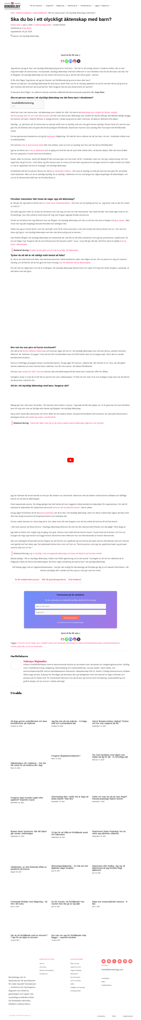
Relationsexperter (24, 13)
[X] (78, 60)
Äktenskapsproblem (111, 643)
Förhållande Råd (18, 646)
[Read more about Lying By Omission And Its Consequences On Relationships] (30, 707)
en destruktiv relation (61, 171)
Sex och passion (75, 977)
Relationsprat (72, 6)
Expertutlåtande (40, 13)
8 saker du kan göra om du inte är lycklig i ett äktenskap (53, 250)
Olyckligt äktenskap (34, 646)
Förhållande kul (86, 6)
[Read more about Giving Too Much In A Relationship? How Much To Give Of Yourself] (70, 888)
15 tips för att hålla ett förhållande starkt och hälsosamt (69, 833)
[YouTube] (103, 961)
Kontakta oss (44, 974)
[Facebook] (70, 60)
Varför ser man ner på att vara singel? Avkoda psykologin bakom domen (109, 798)
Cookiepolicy (105, 978)
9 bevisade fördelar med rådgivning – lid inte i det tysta (29, 903)
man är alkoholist (36, 150)
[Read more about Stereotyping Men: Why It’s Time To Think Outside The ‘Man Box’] (70, 783)
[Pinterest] (130, 961)
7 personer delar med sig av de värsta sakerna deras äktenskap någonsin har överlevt (66, 423)
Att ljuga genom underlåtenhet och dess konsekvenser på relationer (29, 722)
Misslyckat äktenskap (57, 643)
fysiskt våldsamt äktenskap (34, 351)
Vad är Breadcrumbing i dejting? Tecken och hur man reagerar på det (110, 722)
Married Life (74, 974)
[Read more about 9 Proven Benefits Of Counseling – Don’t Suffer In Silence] (30, 888)
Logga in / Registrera (102, 6)
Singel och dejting (75, 970)
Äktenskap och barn (75, 643)
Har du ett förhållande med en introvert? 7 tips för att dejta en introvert (29, 936)
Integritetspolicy (106, 985)
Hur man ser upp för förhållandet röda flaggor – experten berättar (68, 936)
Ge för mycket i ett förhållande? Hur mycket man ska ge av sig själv (67, 903)
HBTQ (72, 984)
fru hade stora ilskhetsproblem (56, 203)
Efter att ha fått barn (27, 643)
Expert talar (16, 25)
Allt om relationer (36, 6)
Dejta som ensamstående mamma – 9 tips (109, 903)
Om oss (42, 963)
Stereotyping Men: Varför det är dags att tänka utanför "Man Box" (69, 798)
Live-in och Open (75, 980)
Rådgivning (60, 6)
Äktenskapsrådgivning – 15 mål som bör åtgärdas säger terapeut (69, 867)
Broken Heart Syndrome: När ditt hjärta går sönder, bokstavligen (29, 832)
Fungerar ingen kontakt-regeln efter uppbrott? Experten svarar (27, 799)
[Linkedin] (125, 961)
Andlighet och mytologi (77, 987)
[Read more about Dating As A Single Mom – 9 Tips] (111, 888)
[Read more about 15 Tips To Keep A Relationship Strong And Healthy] (70, 818)
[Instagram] (74, 60)
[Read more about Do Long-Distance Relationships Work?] (70, 742)
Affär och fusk (74, 963)
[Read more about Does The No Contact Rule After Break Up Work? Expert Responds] (30, 784)
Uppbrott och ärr (75, 967)
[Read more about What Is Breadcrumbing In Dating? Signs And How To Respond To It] (111, 707)
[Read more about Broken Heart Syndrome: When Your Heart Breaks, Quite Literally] (30, 818)
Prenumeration (70, 618)
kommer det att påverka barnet (66, 507)
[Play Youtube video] (70, 460)
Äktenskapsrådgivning (93, 643)
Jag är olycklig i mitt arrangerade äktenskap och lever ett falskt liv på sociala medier (65, 553)
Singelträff (49, 6)
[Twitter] (114, 961)
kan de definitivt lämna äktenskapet (74, 262)
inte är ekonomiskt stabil (32, 145)
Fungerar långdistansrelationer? (65, 756)
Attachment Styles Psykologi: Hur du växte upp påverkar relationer (109, 832)
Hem (13, 13)
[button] (43, 5)
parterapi (51, 136)
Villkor (103, 982)
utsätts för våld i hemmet (33, 371)
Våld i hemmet (42, 643)
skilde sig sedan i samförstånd (42, 417)
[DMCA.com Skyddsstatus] (14, 1018)
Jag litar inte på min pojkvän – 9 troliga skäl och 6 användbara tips (69, 722)
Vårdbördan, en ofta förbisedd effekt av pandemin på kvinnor (29, 868)
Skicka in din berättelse (47, 970)
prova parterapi (47, 513)
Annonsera (43, 967)
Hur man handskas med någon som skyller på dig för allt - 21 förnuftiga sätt (110, 756)
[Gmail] (62, 60)
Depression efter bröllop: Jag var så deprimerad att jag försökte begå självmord (108, 868)
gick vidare (119, 220)
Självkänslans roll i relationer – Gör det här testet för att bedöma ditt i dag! (28, 764)
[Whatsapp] (66, 60)
